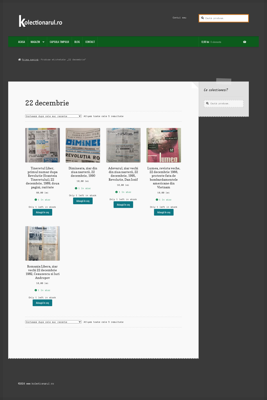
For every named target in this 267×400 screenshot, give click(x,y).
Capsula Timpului (59, 42)
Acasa (21, 42)
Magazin (35, 42)
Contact (90, 42)
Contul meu (179, 17)
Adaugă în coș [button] (42, 212)
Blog (77, 42)
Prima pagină (30, 59)
